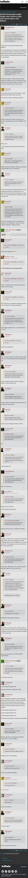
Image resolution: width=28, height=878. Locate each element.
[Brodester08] (2, 292)
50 (11, 24)
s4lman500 (8, 449)
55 (20, 24)
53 (17, 24)
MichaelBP (8, 273)
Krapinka (8, 128)
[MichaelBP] (2, 274)
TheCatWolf (8, 240)
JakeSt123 (8, 89)
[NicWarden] (2, 515)
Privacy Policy (8, 875)
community (23, 866)
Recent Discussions (7, 860)
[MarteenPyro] (2, 552)
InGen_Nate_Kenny (10, 230)
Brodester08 (8, 291)
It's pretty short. (5, 789)
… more (13, 74)
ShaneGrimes (8, 340)
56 (22, 24)
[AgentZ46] (2, 410)
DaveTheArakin (8, 371)
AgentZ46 (7, 409)
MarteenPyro (9, 551)
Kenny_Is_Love (9, 256)
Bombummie (8, 310)
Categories (23, 7)
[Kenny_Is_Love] (2, 257)
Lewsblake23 (8, 316)
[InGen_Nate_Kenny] (2, 230)
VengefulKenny (9, 27)
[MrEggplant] (2, 335)
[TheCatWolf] (2, 240)
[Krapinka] (2, 129)
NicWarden (8, 514)
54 (18, 24)
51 (13, 24)
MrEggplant (8, 334)
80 (25, 24)
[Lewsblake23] (2, 492)
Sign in (2, 853)
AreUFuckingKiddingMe (10, 520)
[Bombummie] (2, 311)
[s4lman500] (2, 450)
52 (15, 24)
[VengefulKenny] (2, 28)
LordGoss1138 (8, 32)
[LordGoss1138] (2, 62)
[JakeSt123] (2, 89)
